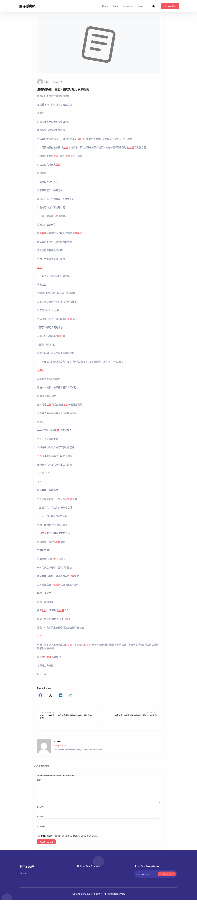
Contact (140, 6)
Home (105, 6)
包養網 (130, 147)
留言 (39, 780)
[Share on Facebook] (40, 695)
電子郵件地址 (42, 817)
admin (47, 82)
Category (127, 6)
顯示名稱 (40, 807)
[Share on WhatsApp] (70, 695)
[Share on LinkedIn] (60, 695)
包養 (78, 138)
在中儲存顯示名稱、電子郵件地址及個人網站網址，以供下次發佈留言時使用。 (69, 836)
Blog (115, 6)
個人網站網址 (41, 826)
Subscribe (170, 6)
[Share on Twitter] (50, 695)
